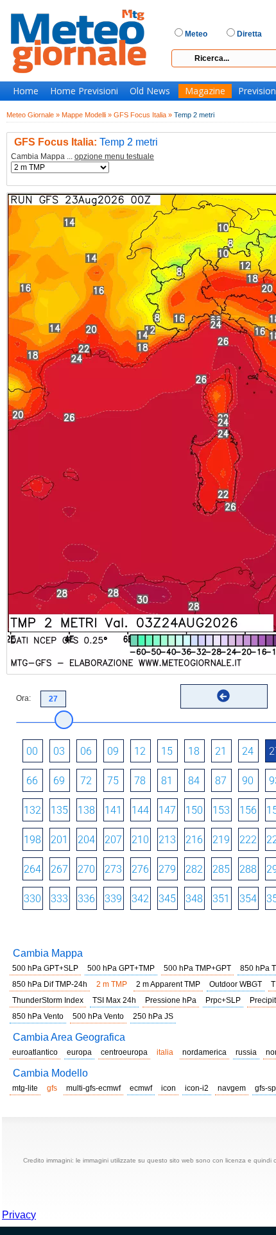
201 (59, 840)
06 (86, 751)
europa (79, 1052)
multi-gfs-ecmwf (93, 1088)
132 (32, 810)
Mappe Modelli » (87, 115)
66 (32, 781)
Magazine (205, 91)
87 (221, 781)
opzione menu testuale (114, 156)
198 (32, 840)
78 (140, 781)
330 (32, 899)
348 (194, 899)
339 (113, 899)
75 (113, 781)
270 (86, 869)
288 (248, 869)
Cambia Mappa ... (82, 157)
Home (26, 91)
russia (246, 1052)
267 (59, 869)
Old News (150, 91)
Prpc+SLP (223, 1000)
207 (113, 840)
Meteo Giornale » (33, 115)
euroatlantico (35, 1052)
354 (248, 899)
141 (113, 810)
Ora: (23, 698)
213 (167, 840)
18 (194, 751)
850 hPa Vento (38, 1016)
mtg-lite (25, 1088)
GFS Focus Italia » (143, 115)
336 (86, 899)
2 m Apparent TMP (168, 984)
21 (221, 751)
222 (248, 840)
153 (221, 810)
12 (140, 751)
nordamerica (204, 1052)
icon (168, 1088)
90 (248, 781)
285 (221, 869)
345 (167, 899)
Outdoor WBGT (235, 984)
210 (140, 840)
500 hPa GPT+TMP (121, 968)
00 (32, 751)
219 (221, 840)
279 (167, 869)
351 (221, 899)
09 (113, 751)
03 (59, 751)
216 (194, 840)
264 (32, 869)
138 (86, 810)
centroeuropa (124, 1052)
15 (167, 751)
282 (194, 869)
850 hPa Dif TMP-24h (49, 984)
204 (86, 840)
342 (140, 899)
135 (59, 810)
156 (248, 810)
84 (194, 781)
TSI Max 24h (114, 1000)
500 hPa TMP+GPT (197, 968)
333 (59, 899)
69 (59, 781)
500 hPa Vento (98, 1016)
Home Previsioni (84, 91)
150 (194, 810)
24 (248, 751)
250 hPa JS (153, 1016)
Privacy (19, 1214)
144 (140, 810)
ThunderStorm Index (47, 1000)
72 (86, 781)
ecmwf (141, 1088)
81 (167, 781)
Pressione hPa (170, 1000)
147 (167, 810)
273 (113, 869)
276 (140, 869)
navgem (232, 1088)
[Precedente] (223, 696)
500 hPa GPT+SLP (45, 968)
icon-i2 (197, 1088)
